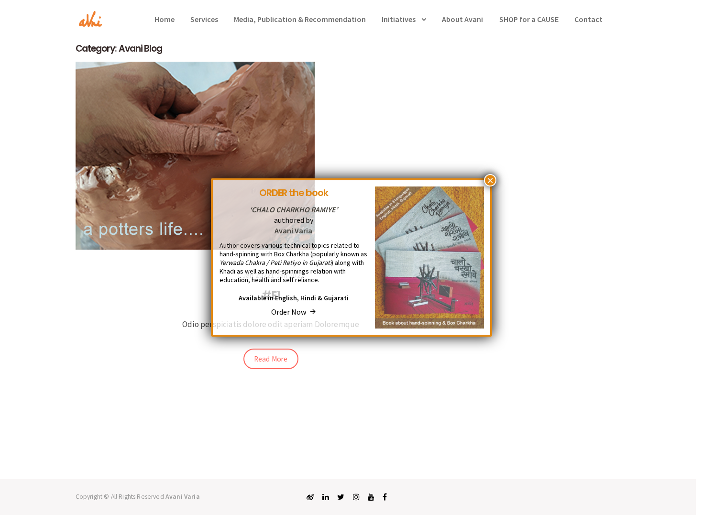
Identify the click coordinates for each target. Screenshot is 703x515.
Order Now (290, 312)
